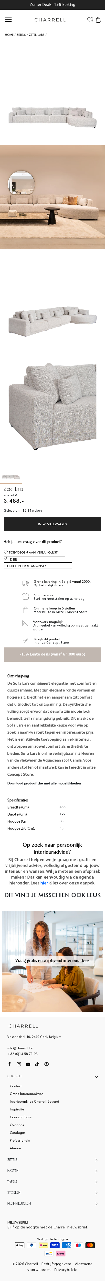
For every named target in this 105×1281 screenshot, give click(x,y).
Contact (15, 1086)
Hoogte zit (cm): (21, 829)
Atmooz (15, 1148)
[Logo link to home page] (23, 1026)
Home (9, 34)
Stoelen (14, 1193)
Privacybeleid (66, 1270)
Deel (13, 559)
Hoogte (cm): (18, 822)
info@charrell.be (20, 1048)
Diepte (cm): (17, 815)
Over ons (17, 1125)
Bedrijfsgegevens (56, 1264)
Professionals (20, 1140)
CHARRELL (14, 1076)
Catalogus (17, 1133)
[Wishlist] (90, 19)
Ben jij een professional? (25, 566)
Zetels (21, 34)
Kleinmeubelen (19, 1204)
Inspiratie (17, 1109)
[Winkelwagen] (98, 19)
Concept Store (21, 1117)
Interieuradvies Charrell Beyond (34, 1101)
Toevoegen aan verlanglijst (33, 552)
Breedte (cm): (18, 807)
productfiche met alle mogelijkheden (44, 783)
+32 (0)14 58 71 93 (22, 1054)
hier (44, 883)
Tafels (12, 1182)
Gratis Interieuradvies (26, 1094)
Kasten (13, 1171)
